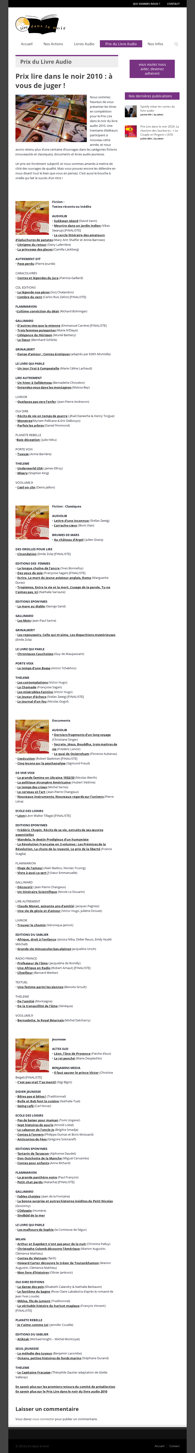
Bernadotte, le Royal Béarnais (40, 1020)
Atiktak (23, 1339)
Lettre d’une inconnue (71, 520)
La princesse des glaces (35, 249)
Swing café (25, 1106)
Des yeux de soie (30, 573)
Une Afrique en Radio (33, 968)
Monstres (24, 421)
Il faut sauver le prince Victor (76, 1072)
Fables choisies (28, 1196)
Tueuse (23, 454)
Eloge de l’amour (30, 868)
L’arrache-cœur (66, 525)
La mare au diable (31, 606)
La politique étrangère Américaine (44, 782)
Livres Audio (84, 43)
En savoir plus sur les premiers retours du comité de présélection (65, 1386)
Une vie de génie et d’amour (39, 911)
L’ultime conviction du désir (38, 311)
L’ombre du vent (29, 297)
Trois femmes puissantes (36, 330)
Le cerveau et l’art (31, 792)
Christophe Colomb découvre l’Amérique (48, 1248)
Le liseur (23, 340)
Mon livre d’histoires (33, 1272)
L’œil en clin (26, 487)
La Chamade (26, 687)
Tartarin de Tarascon (33, 1153)
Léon (21, 815)
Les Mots (24, 620)
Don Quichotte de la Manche (39, 1158)
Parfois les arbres (30, 425)
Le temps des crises (32, 787)
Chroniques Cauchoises (35, 654)
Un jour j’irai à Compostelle (38, 368)
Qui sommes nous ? (146, 3)
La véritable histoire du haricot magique (48, 1306)
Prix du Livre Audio (121, 43)
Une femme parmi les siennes (40, 987)
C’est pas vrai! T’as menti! (36, 1082)
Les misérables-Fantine (35, 692)
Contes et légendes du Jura (37, 278)
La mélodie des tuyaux (34, 1353)
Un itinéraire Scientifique (37, 892)
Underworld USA (30, 468)
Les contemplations (32, 682)
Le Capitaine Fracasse (34, 1372)
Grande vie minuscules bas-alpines (44, 949)
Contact (173, 3)
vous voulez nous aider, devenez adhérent (152, 69)
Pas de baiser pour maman (37, 1120)
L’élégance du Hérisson (34, 335)
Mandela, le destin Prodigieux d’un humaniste (53, 839)
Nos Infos (155, 43)
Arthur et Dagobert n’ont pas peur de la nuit (51, 1244)
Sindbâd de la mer (31, 1215)
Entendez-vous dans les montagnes (44, 387)
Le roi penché (64, 1058)
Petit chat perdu (30, 1182)
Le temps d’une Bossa (33, 668)
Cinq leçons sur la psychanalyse (41, 763)
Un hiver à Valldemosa (34, 382)
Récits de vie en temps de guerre (42, 416)
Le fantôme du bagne (33, 1291)
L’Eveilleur (25, 972)
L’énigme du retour (32, 244)
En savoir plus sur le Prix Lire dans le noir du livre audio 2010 (61, 1391)
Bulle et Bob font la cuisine (38, 1101)
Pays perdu (25, 263)
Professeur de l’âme (32, 963)
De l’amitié (25, 1001)
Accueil (27, 43)
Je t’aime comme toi (32, 1325)
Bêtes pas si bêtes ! (31, 1096)
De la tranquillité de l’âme (37, 1006)
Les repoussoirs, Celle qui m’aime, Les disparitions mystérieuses (66, 635)
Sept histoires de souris (35, 1125)
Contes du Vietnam (32, 1258)
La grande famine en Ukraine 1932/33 (45, 777)
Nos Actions (53, 43)
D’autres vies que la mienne (38, 325)
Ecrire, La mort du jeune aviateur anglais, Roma (54, 578)
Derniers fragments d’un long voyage (82, 735)
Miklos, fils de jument (33, 1301)
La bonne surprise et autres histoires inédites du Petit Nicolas (65, 1201)
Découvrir (25, 887)
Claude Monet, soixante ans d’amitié (45, 906)
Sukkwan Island (66, 221)
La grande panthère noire (37, 1177)
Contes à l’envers (30, 1134)
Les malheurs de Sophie (35, 1229)
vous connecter (43, 1419)
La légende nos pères (33, 292)
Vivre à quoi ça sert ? (33, 873)
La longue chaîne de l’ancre (38, 568)
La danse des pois (30, 1287)
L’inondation (27, 554)
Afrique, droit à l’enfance (36, 939)
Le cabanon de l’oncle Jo (35, 1130)
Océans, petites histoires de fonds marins (49, 1358)
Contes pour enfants (33, 1163)
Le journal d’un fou (32, 701)
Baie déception (28, 440)
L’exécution (26, 758)
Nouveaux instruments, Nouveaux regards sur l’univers (60, 796)
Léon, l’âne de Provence (72, 1053)
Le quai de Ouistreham (71, 754)
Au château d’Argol (68, 539)
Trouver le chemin (31, 925)
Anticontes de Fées (32, 1139)
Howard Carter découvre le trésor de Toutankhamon (58, 1263)
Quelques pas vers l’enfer (36, 401)
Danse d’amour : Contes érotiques (43, 354)
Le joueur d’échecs (31, 696)
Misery (22, 473)
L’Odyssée (24, 1210)
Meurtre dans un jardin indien (77, 225)
